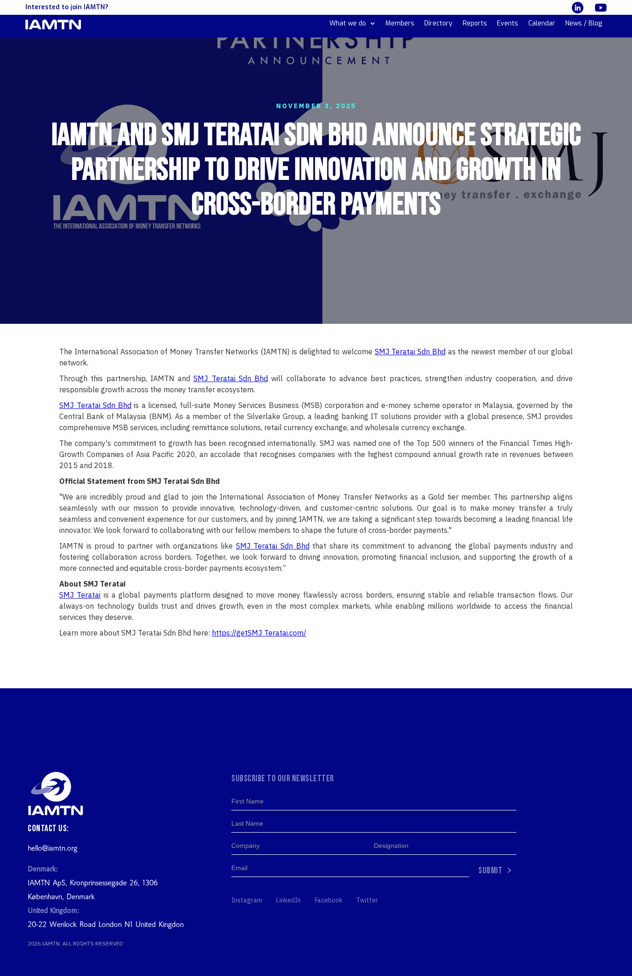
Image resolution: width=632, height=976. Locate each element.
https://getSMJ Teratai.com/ (259, 632)
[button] (352, 23)
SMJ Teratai (79, 594)
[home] (53, 24)
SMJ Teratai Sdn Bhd (410, 351)
